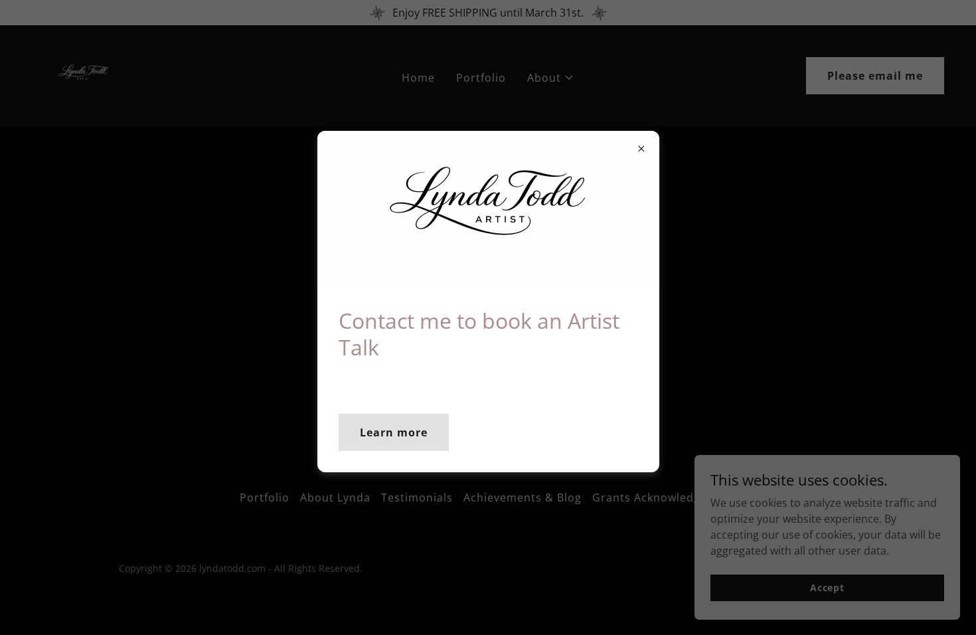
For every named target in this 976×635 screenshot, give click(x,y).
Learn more (394, 432)
